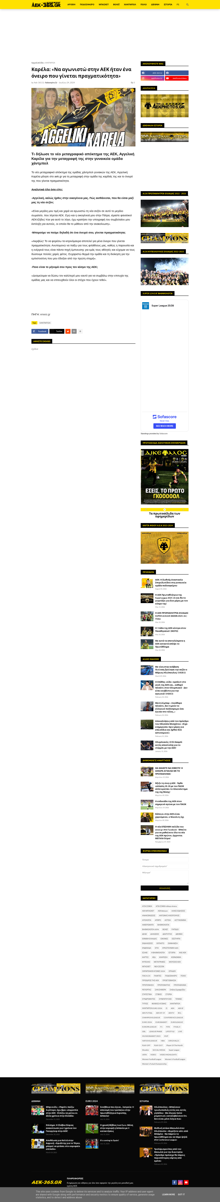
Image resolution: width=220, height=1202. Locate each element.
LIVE (180, 1031)
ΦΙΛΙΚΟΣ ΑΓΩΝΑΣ (159, 1003)
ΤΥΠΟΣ (145, 1003)
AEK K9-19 (160, 1013)
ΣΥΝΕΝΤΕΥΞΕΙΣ (165, 999)
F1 (161, 1027)
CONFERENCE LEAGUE (173, 1017)
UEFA (144, 1054)
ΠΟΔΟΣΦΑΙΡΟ (171, 976)
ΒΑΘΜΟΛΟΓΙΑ (163, 925)
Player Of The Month (174, 1045)
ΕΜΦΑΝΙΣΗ (173, 943)
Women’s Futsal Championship (154, 1064)
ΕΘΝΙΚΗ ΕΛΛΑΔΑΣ (149, 939)
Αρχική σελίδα (37, 63)
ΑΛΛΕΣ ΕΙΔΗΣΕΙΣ (178, 911)
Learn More (168, 1194)
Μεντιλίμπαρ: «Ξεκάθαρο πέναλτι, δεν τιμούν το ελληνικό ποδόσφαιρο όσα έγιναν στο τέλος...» (169, 707)
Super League (174, 1050)
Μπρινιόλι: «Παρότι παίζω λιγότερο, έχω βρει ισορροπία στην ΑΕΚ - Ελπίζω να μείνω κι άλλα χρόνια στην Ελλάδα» (62, 1111)
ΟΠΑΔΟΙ (172, 971)
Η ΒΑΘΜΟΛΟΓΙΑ (158, 952)
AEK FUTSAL (147, 1013)
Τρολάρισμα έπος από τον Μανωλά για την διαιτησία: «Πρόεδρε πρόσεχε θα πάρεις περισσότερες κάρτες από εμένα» (169, 1155)
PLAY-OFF (146, 1045)
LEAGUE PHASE (155, 1031)
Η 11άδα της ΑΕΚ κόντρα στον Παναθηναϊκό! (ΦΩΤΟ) (170, 629)
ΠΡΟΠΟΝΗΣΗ (148, 985)
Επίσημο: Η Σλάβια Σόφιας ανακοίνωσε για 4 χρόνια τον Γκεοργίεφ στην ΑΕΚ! (61, 1128)
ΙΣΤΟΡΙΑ (172, 952)
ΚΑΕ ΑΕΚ (182, 952)
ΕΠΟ (157, 948)
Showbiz (145, 1050)
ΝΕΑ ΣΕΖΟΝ (159, 966)
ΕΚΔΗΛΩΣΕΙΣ (147, 943)
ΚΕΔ (153, 957)
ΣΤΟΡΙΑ (169, 994)
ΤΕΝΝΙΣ (178, 999)
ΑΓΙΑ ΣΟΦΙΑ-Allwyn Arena (166, 906)
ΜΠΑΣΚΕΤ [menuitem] (104, 4)
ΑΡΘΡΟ (158, 920)
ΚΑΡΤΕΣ (145, 957)
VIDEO (153, 1054)
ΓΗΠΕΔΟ (175, 929)
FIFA (168, 1027)
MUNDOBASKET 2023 (151, 1036)
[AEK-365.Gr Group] (177, 72)
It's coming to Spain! (109, 1140)
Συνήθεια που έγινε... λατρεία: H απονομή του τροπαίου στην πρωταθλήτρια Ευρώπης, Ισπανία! (117, 1111)
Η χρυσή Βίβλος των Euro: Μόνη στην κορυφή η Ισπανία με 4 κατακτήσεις (116, 1128)
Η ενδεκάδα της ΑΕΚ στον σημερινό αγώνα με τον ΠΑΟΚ (170, 802)
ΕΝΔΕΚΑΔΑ (146, 948)
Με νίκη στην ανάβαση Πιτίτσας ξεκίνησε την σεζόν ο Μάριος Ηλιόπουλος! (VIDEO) (171, 669)
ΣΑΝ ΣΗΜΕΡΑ (160, 990)
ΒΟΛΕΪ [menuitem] (116, 4)
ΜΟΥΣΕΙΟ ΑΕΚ (175, 962)
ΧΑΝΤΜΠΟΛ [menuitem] (130, 4)
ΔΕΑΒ (144, 934)
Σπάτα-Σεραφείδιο (177, 990)
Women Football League (151, 1059)
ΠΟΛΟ (183, 976)
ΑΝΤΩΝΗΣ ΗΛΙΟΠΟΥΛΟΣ (169, 915)
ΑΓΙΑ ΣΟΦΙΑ (147, 906)
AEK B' (180, 1008)
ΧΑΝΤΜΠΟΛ (50, 63)
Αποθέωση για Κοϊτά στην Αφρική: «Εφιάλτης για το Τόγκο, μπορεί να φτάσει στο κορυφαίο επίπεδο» (63, 1144)
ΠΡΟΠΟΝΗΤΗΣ (163, 985)
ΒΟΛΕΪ (165, 929)
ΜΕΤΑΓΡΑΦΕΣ (159, 962)
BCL (179, 1013)
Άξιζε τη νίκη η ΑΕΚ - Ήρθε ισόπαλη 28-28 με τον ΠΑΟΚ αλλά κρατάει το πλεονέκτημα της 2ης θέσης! (171, 787)
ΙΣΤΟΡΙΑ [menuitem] (168, 4)
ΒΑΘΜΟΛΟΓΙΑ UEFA (150, 929)
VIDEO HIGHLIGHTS (168, 1054)
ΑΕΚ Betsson (163, 911)
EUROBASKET (161, 1022)
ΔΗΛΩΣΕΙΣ (154, 934)
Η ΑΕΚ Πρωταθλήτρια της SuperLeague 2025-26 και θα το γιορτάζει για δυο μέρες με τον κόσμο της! (171, 599)
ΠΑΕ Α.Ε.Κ (146, 976)
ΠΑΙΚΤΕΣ (157, 976)
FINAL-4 (177, 1027)
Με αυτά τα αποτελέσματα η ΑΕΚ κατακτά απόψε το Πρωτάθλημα (170, 643)
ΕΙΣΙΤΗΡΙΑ (176, 939)
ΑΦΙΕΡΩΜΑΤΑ (148, 925)
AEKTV (171, 1013)
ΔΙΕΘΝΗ (179, 934)
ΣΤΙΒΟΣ (158, 994)
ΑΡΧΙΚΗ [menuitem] (71, 4)
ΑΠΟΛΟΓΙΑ (146, 920)
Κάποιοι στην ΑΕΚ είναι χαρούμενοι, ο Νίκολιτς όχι (169, 815)
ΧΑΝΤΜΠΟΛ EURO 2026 (152, 1008)
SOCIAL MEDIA (159, 1050)
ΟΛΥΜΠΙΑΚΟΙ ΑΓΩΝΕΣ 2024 (153, 971)
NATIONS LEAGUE (149, 1041)
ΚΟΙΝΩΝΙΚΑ (176, 957)
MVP (166, 1036)
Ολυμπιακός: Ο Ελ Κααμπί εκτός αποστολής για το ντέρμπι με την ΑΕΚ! (168, 745)
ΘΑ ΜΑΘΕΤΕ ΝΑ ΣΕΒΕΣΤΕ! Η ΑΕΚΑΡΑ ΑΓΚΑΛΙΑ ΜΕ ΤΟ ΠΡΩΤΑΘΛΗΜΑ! (169, 771)
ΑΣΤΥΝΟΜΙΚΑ (180, 920)
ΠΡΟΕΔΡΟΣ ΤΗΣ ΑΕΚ (150, 980)
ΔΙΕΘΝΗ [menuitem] (155, 4)
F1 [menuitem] (178, 4)
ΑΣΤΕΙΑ (168, 920)
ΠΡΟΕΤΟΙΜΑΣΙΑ (169, 980)
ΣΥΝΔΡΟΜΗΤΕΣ (148, 999)
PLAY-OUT (158, 1045)
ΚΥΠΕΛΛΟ (146, 962)
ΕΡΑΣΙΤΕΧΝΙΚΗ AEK (170, 948)
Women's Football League (175, 1059)
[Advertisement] (110, 35)
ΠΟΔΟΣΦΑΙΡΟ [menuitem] (87, 4)
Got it (181, 1194)
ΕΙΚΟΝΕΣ (164, 939)
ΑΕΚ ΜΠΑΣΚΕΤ (148, 911)
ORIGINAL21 (173, 1041)
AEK (172, 1008)
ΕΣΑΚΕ (145, 952)
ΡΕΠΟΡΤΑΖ (146, 990)
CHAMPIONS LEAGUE (151, 1017)
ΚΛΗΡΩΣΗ (163, 957)
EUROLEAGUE (177, 1022)
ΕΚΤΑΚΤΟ (160, 943)
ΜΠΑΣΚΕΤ (146, 966)
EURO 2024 (147, 1022)
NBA (163, 1041)
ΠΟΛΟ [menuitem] (144, 4)
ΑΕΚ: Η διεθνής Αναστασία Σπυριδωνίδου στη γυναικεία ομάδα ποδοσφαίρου (170, 582)
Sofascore (163, 434)
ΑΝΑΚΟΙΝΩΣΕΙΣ (148, 915)
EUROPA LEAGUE (149, 1027)
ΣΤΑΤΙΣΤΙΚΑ (147, 994)
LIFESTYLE (170, 1031)
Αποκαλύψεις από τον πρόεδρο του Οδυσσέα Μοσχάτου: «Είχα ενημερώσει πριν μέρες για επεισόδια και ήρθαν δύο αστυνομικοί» (172, 727)
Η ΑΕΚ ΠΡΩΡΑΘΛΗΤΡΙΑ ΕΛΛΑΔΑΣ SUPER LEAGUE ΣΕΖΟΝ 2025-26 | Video (171, 616)
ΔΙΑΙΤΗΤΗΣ (167, 934)
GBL (144, 1031)
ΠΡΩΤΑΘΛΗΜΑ (180, 985)
